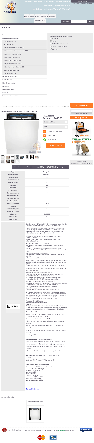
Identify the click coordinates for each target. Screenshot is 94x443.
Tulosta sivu (51, 135)
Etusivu (26, 16)
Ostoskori (82, 105)
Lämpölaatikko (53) (10, 73)
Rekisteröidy (76, 3)
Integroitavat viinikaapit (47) (12, 60)
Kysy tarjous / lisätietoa (55, 131)
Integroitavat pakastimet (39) (13, 57)
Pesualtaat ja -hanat (8, 89)
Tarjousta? (52, 16)
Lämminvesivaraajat (8, 83)
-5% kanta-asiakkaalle (63, 2)
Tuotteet (9, 106)
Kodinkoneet (6, 35)
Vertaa (46, 127)
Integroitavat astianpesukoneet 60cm (58, 106)
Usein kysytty (49, 2)
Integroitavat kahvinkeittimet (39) (14, 67)
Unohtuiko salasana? (86, 3)
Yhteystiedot (38, 2)
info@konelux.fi (38, 430)
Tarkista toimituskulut (32, 389)
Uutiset (32, 16)
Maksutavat (48, 5)
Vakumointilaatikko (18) (11, 70)
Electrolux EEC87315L (35, 401)
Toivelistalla (66, 21)
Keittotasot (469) (9, 44)
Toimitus (37, 16)
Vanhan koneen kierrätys (62, 5)
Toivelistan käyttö (40, 21)
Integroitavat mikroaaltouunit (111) (14, 48)
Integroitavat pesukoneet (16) (13, 64)
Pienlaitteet (5, 86)
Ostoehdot (28, 2)
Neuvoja (5, 92)
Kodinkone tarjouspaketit (10, 76)
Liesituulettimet (7, 80)
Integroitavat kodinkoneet (21, 106)
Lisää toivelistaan (49, 122)
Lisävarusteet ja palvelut (10, 96)
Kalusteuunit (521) (10, 41)
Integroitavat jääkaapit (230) (13, 54)
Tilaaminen (44, 16)
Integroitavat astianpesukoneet (37, 106)
